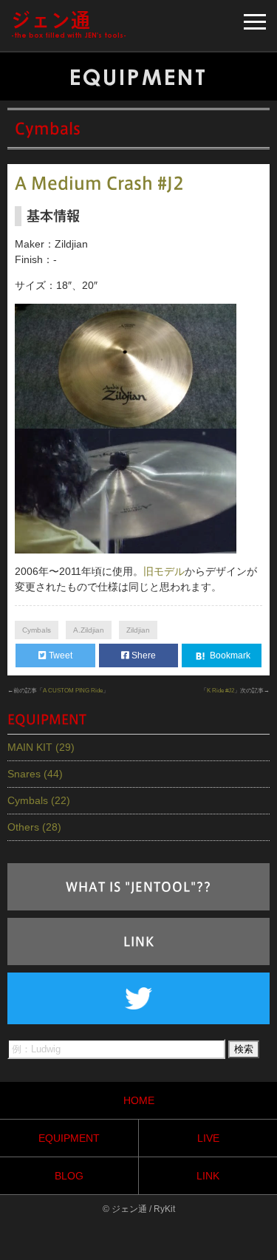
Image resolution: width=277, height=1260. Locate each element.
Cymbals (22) (38, 800)
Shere (142, 655)
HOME (138, 1100)
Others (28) (34, 827)
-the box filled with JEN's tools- (68, 24)
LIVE (208, 1138)
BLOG (69, 1176)
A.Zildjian (88, 630)
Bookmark (229, 655)
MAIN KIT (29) (41, 747)
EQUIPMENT (69, 1138)
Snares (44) (35, 774)
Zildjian (138, 630)
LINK (138, 941)
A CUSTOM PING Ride (73, 690)
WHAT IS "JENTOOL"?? (138, 887)
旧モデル (164, 571)
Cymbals (36, 630)
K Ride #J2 (220, 690)
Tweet (59, 655)
